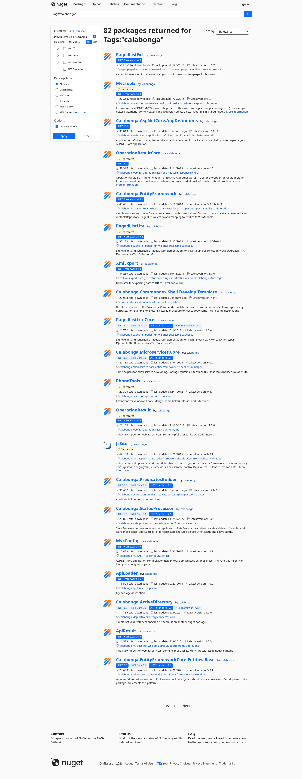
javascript (156, 458)
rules (155, 523)
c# (169, 494)
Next (186, 705)
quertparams (177, 645)
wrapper (195, 208)
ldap (135, 617)
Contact (57, 733)
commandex (127, 302)
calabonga (156, 55)
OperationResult (133, 410)
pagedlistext (195, 69)
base (151, 367)
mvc (205, 69)
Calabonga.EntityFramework (146, 193)
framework (169, 367)
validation (164, 523)
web (135, 172)
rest (162, 588)
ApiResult (126, 631)
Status (125, 733)
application (154, 135)
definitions (168, 135)
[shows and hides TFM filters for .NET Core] (58, 55)
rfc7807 (195, 172)
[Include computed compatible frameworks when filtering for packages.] (94, 37)
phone (150, 396)
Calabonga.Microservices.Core (148, 352)
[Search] (248, 14)
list (142, 245)
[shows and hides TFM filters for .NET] (58, 48)
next (177, 69)
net (170, 172)
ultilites (203, 458)
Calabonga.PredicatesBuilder (146, 479)
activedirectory (148, 617)
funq (170, 396)
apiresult (163, 645)
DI (167, 555)
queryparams (171, 429)
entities (201, 674)
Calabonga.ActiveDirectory (144, 602)
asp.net (159, 103)
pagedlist (132, 69)
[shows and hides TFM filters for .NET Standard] (58, 62)
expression (139, 494)
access (168, 208)
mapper (184, 208)
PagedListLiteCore (135, 319)
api (140, 172)
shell (163, 302)
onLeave (186, 523)
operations (192, 645)
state (135, 523)
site (179, 458)
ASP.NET (143, 555)
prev (171, 69)
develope (154, 302)
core (175, 172)
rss (204, 103)
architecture (140, 135)
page (184, 69)
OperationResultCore (138, 153)
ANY (95, 42)
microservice (140, 367)
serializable (174, 245)
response (184, 172)
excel (190, 103)
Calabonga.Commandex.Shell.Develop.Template (166, 292)
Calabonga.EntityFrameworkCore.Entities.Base (165, 659)
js (149, 458)
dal (134, 208)
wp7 (157, 396)
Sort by (209, 31)
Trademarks (227, 763)
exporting (162, 278)
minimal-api (182, 135)
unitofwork (169, 674)
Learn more (81, 30)
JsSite (121, 443)
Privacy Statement (205, 763)
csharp (176, 494)
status (196, 523)
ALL (88, 42)
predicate (161, 494)
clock (185, 458)
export (198, 103)
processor (145, 523)
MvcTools (125, 83)
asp (165, 172)
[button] (73, 31)
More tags (215, 69)
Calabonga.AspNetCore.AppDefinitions (157, 120)
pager (122, 69)
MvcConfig (127, 541)
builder (151, 494)
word (183, 103)
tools (164, 396)
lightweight (160, 245)
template (172, 302)
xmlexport (131, 278)
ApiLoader (127, 573)
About (129, 763)
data (161, 208)
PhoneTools (128, 381)
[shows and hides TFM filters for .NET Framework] (58, 69)
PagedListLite (130, 226)
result (158, 172)
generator (150, 278)
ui (167, 69)
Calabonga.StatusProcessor (145, 508)
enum (190, 367)
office (181, 278)
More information (237, 111)
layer (176, 208)
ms (187, 278)
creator (200, 494)
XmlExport (127, 263)
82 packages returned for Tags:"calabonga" (147, 35)
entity (158, 367)
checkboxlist (172, 103)
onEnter (176, 523)
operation (149, 172)
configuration (221, 208)
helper (198, 367)
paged (136, 245)
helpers (181, 367)
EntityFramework (147, 208)
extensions (158, 69)
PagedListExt (129, 54)
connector (163, 617)
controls (194, 458)
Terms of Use (144, 763)
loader (141, 588)
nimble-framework (202, 135)
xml (121, 278)
